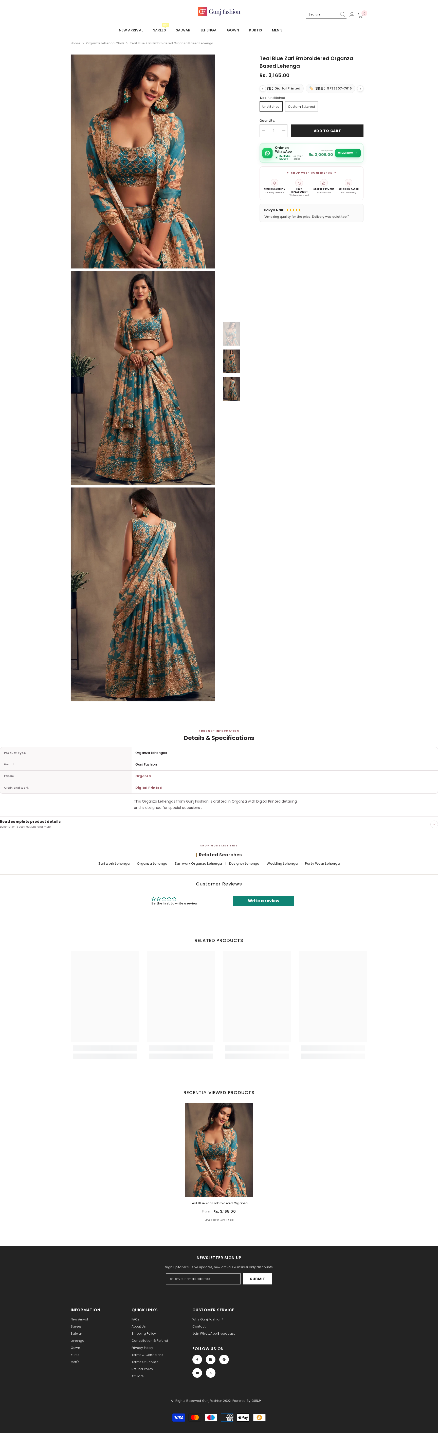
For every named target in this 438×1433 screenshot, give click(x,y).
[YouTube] (197, 1373)
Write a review (263, 901)
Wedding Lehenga (282, 863)
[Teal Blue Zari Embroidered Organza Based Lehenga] (219, 1150)
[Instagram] (210, 1359)
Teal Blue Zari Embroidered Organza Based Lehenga (219, 1203)
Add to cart (327, 130)
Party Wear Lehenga (322, 863)
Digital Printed (148, 788)
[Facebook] (197, 1359)
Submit (257, 1278)
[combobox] (322, 14)
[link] (105, 1048)
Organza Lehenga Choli (105, 43)
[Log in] (352, 14)
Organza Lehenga (152, 863)
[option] (232, 334)
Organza (143, 776)
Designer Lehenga (244, 863)
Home (75, 43)
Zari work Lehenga (114, 863)
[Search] (326, 15)
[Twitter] (210, 1373)
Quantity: (267, 120)
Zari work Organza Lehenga (199, 863)
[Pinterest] (224, 1359)
